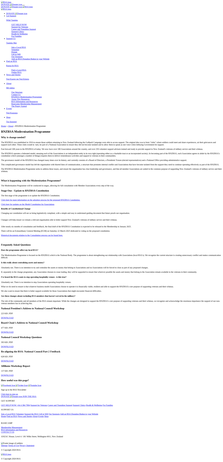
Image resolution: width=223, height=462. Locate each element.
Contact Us (16, 94)
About (10, 126)
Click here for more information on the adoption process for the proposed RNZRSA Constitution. (40, 200)
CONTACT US (7, 432)
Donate (14, 52)
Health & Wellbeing (19, 34)
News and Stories (25, 416)
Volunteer (15, 50)
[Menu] (24, 5)
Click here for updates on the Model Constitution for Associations (27, 204)
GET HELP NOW (19, 25)
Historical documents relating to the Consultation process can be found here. (32, 235)
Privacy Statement (27, 445)
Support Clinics (17, 31)
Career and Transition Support (23, 29)
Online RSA (16, 72)
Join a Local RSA (18, 47)
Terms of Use (13, 445)
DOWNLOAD (7, 318)
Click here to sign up (9, 394)
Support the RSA (31, 414)
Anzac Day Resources (20, 99)
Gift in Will (16, 54)
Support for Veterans (19, 27)
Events (41, 416)
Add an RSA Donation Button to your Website (30, 59)
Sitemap (4, 445)
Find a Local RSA (18, 70)
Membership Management (11, 427)
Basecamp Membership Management (26, 104)
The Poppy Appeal (19, 106)
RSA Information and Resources (24, 101)
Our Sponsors (17, 57)
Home (3, 126)
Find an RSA (12, 416)
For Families (16, 36)
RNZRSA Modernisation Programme (26, 97)
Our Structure (16, 92)
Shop (46, 416)
